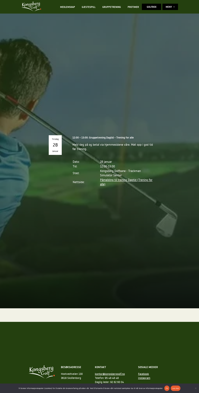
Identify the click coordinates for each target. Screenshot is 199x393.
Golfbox (151, 7)
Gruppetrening (111, 7)
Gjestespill (89, 7)
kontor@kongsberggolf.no (110, 374)
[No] (195, 388)
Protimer (133, 7)
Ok (167, 388)
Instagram (144, 378)
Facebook (143, 374)
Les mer (175, 388)
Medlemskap (67, 7)
